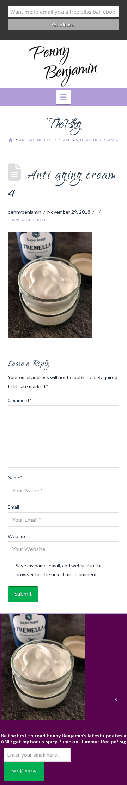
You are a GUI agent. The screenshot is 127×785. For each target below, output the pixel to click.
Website (17, 536)
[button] (63, 97)
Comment (20, 400)
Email (14, 507)
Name (15, 477)
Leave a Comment (27, 219)
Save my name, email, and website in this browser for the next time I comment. (60, 569)
